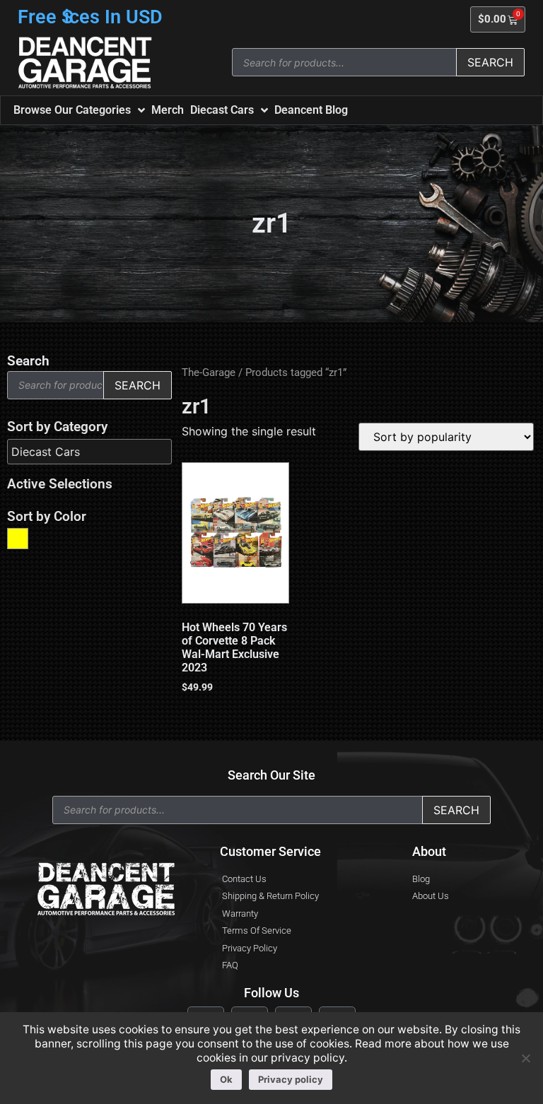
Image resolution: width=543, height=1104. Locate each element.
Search (490, 62)
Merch (167, 110)
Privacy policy (290, 1079)
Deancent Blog (311, 110)
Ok (226, 1079)
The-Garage (208, 372)
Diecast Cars (222, 110)
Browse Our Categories (72, 110)
